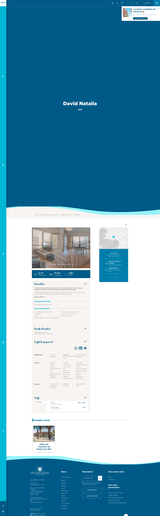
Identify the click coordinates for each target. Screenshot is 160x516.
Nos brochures (92, 490)
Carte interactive (92, 496)
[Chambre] (61, 267)
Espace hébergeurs (65, 477)
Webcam (63, 480)
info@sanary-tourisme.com (39, 515)
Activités (3, 254)
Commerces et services (3, 431)
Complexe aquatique (113, 495)
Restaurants (3, 165)
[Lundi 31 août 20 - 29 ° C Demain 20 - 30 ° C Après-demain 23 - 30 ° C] (117, 3)
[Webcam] (113, 3)
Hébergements (3, 76)
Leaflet (114, 248)
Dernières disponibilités (140, 18)
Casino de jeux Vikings (113, 500)
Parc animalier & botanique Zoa (115, 497)
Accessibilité (64, 508)
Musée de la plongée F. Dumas (115, 492)
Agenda (63, 488)
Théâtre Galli (111, 479)
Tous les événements (3, 342)
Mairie (109, 477)
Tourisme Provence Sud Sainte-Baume (117, 502)
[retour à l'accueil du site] (3, 3)
